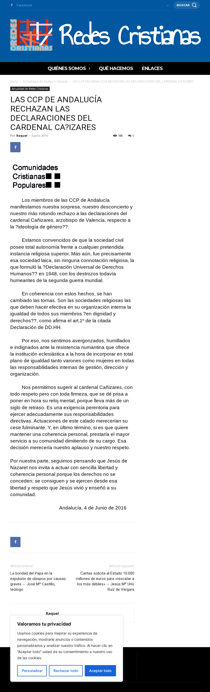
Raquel (21, 135)
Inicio (14, 81)
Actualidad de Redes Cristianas (45, 81)
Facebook (24, 5)
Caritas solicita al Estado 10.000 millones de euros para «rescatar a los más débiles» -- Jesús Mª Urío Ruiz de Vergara (105, 581)
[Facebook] (12, 5)
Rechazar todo (66, 670)
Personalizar (32, 670)
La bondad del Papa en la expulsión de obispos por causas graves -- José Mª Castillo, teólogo (38, 581)
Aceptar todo (100, 670)
